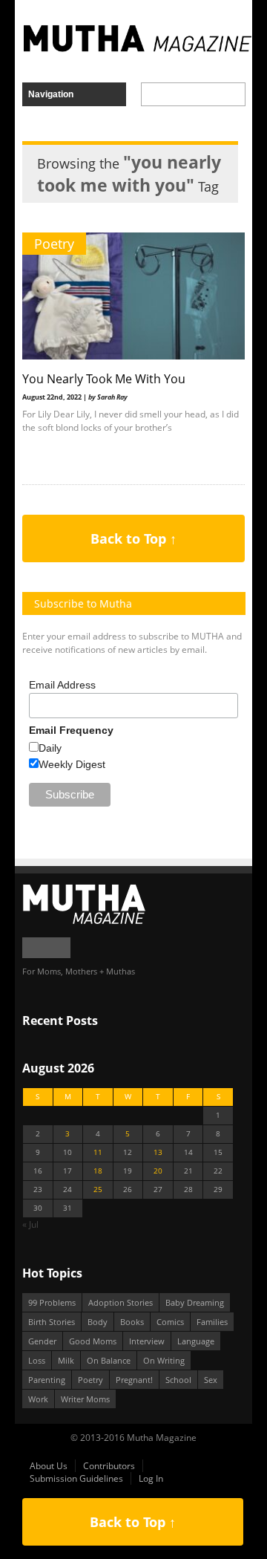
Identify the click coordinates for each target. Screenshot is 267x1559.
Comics (170, 1321)
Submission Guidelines (76, 1478)
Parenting (46, 1379)
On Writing (164, 1360)
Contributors (109, 1465)
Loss (36, 1360)
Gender (42, 1341)
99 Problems (52, 1302)
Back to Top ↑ (133, 538)
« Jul (30, 1224)
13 (158, 1152)
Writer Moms (85, 1399)
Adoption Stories (120, 1302)
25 (97, 1189)
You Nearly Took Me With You (103, 379)
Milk (66, 1360)
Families (212, 1321)
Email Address (62, 685)
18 (97, 1171)
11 (97, 1152)
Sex (210, 1379)
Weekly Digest (72, 764)
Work (38, 1399)
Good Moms (92, 1341)
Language (195, 1341)
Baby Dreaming (194, 1302)
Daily (50, 748)
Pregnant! (134, 1379)
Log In (151, 1478)
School (178, 1379)
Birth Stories (51, 1321)
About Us (48, 1465)
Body (98, 1321)
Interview (147, 1341)
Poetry (54, 244)
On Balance (109, 1360)
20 (158, 1171)
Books (132, 1321)
